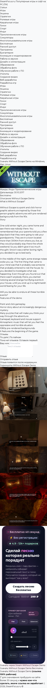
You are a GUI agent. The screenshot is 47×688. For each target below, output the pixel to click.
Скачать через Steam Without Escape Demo (22, 665)
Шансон (34, 621)
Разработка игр (8, 83)
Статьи (3, 7)
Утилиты (4, 74)
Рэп (13, 621)
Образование (7, 65)
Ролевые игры (7, 19)
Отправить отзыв (9, 359)
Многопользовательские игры (16, 40)
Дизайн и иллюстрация (12, 62)
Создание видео (9, 77)
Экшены (4, 13)
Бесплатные (6, 44)
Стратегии (5, 16)
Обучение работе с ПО (12, 71)
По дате (4, 337)
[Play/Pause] (13, 631)
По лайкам (15, 337)
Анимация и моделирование (15, 56)
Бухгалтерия (6, 53)
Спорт (3, 28)
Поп (23, 621)
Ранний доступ (8, 47)
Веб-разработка (8, 80)
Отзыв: (3, 356)
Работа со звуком (9, 59)
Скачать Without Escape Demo (16, 671)
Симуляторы (6, 37)
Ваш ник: (5, 343)
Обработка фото (8, 68)
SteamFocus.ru (13, 686)
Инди (3, 31)
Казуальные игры (9, 22)
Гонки (3, 25)
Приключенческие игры (13, 34)
